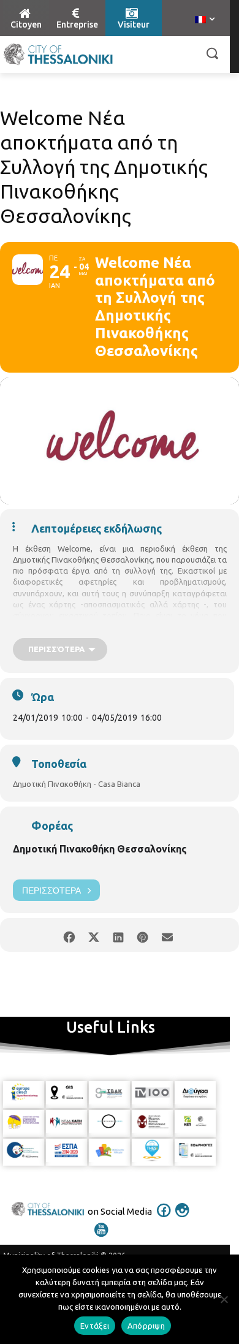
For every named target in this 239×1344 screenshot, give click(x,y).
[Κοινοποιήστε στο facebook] (69, 935)
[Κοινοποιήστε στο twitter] (93, 935)
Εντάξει (94, 1325)
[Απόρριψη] (224, 1299)
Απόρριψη (146, 1325)
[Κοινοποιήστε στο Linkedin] (118, 935)
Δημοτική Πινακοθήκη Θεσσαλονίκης (100, 848)
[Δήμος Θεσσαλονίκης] (58, 54)
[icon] (164, 1218)
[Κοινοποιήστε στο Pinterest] (142, 935)
